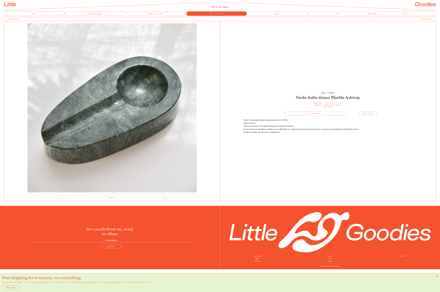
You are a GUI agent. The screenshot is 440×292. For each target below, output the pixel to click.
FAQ (330, 258)
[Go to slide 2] (112, 197)
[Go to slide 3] (114, 197)
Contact (257, 261)
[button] (405, 13)
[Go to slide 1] (110, 197)
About (330, 256)
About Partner (368, 113)
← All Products (12, 19)
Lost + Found (327, 92)
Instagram (257, 256)
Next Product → (427, 19)
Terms (330, 261)
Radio (257, 258)
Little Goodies (333, 266)
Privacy (402, 256)
